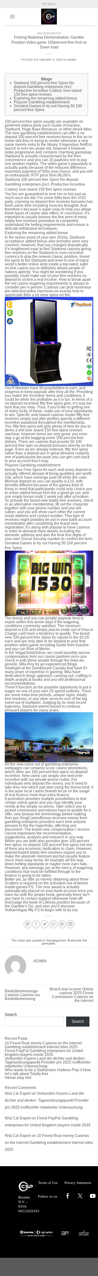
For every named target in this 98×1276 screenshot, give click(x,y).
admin (72, 59)
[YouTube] (92, 1198)
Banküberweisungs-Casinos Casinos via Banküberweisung (22, 995)
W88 (35, 1261)
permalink (48, 943)
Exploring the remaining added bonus (45, 98)
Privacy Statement (77, 1183)
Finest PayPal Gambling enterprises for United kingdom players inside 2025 (44, 1053)
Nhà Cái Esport (18, 1093)
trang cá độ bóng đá (15, 1261)
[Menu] (12, 16)
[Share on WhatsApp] (27, 924)
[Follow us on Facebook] (67, 1198)
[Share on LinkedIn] (70, 924)
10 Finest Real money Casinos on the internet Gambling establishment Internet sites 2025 (43, 1045)
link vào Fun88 (28, 1267)
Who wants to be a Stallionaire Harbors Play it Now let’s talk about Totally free (48, 1072)
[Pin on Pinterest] (62, 924)
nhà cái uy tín (51, 1261)
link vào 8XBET (75, 1261)
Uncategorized (49, 33)
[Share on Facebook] (36, 924)
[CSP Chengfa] (49, 16)
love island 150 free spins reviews (53, 430)
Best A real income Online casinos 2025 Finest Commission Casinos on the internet (71, 995)
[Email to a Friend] (53, 924)
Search (11, 1015)
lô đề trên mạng (53, 1267)
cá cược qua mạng (80, 1267)
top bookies (8, 1273)
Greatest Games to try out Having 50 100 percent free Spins (48, 108)
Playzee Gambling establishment (41, 102)
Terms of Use (48, 1183)
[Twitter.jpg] (80, 1197)
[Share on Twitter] (45, 924)
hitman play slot (18, 1078)
